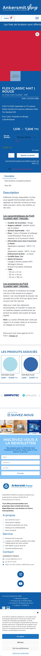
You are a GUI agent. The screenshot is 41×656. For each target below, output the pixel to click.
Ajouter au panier (28, 155)
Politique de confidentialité (20, 653)
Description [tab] (9, 176)
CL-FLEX (6, 95)
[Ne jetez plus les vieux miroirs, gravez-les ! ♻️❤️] (20, 426)
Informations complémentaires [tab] (17, 181)
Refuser (20, 642)
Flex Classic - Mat (19, 95)
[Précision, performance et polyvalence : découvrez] (34, 426)
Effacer (17, 141)
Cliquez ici (13, 336)
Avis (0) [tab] (7, 185)
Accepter (20, 636)
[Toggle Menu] (37, 18)
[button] (38, 613)
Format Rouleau (7, 136)
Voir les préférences (20, 648)
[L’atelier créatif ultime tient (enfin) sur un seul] (7, 426)
